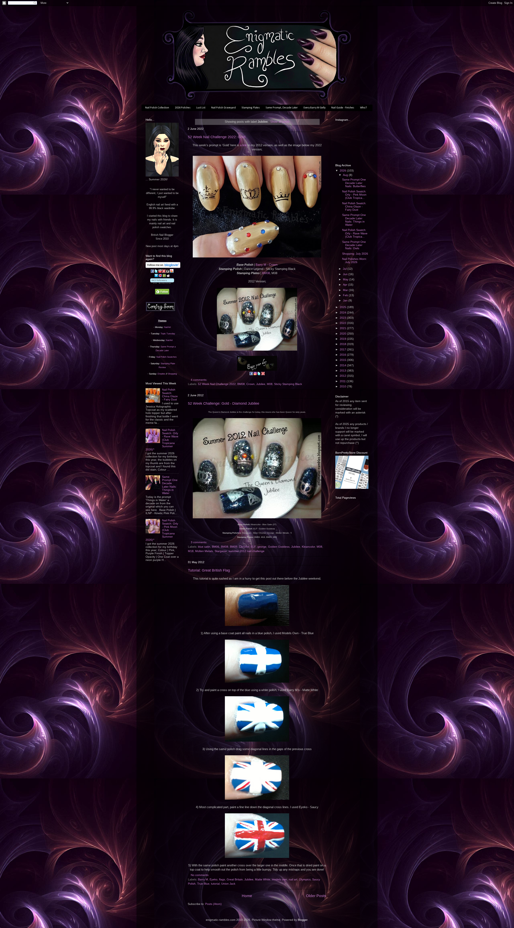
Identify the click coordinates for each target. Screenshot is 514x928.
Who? (363, 107)
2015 (343, 359)
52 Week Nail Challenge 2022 (217, 384)
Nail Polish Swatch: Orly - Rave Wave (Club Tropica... (354, 233)
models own (279, 879)
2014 (343, 365)
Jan (345, 300)
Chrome (244, 546)
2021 (343, 328)
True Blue (203, 883)
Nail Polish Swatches (166, 357)
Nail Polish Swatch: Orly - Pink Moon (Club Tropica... (354, 194)
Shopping (172, 374)
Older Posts (316, 896)
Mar (346, 290)
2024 (343, 312)
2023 (343, 317)
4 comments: (199, 379)
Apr (345, 284)
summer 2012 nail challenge (246, 551)
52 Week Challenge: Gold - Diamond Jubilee (223, 403)
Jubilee (260, 384)
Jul (345, 268)
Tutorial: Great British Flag (209, 570)
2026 (343, 170)
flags (222, 879)
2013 (343, 370)
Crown (250, 384)
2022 (343, 323)
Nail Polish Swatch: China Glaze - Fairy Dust (170, 394)
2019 (343, 338)
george (261, 546)
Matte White (262, 879)
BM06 (215, 546)
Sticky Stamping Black (288, 384)
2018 (343, 344)
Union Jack (228, 883)
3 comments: (199, 542)
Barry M (203, 879)
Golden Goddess (279, 546)
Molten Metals (204, 551)
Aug (346, 175)
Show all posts (279, 121)
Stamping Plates (251, 107)
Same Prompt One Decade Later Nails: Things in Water (169, 485)
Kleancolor (308, 546)
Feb (346, 295)
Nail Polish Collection (157, 107)
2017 (343, 349)
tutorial (215, 883)
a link (243, 145)
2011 (343, 381)
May (346, 279)
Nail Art (167, 327)
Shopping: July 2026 (355, 253)
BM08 (266, 273)
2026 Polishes (183, 107)
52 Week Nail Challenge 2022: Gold (216, 137)
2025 (343, 307)
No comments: (200, 875)
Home (247, 896)
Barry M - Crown (266, 264)
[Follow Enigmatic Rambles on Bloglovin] (163, 266)
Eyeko (213, 879)
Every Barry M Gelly (314, 107)
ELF (253, 546)
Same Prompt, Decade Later (282, 107)
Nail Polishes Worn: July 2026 (354, 260)
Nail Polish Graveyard (223, 107)
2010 (343, 386)
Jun (345, 274)
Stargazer (221, 551)
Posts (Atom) (213, 904)
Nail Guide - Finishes (342, 107)
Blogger (302, 919)
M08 (269, 384)
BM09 (233, 546)
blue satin (204, 546)
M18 (191, 551)
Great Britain (235, 879)
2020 (343, 333)
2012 (343, 375)
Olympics (305, 879)
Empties (161, 374)
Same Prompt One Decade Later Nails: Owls (354, 245)
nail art (293, 879)
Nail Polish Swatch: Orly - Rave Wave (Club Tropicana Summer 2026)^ (162, 440)
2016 (343, 354)
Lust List (200, 107)
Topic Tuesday (168, 333)
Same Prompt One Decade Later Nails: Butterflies (354, 183)
